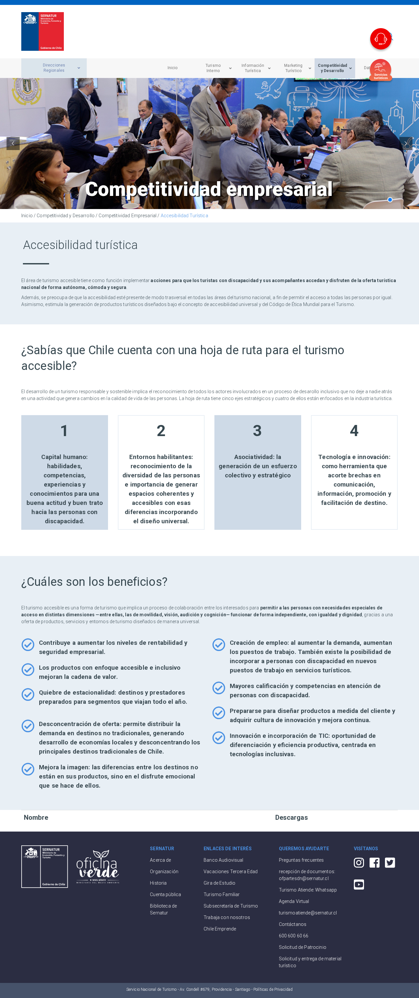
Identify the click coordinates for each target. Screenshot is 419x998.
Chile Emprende (220, 928)
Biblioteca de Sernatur (163, 909)
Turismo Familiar (222, 894)
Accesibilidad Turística (184, 215)
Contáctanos (293, 924)
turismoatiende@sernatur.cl (308, 912)
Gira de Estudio (219, 883)
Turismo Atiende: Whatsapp (308, 889)
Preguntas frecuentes (301, 860)
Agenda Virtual (294, 901)
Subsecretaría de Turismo (231, 906)
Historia (158, 883)
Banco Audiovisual (223, 860)
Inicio (27, 215)
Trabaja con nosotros (227, 917)
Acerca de (160, 860)
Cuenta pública (165, 894)
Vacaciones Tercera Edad (231, 871)
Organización (164, 871)
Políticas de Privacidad (273, 989)
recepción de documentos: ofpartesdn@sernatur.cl (307, 875)
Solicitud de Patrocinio (302, 947)
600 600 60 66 (294, 935)
